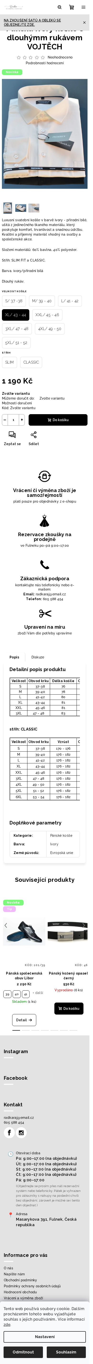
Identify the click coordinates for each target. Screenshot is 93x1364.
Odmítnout (23, 1352)
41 (25, 994)
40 (17, 994)
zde (7, 1324)
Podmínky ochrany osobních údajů (32, 1286)
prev (6, 925)
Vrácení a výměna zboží (23, 1298)
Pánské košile (61, 835)
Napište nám (14, 1274)
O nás (8, 1268)
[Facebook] (9, 1132)
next (84, 925)
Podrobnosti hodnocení (45, 63)
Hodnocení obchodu (20, 1292)
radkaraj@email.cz (19, 1118)
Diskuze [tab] (37, 657)
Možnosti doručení (17, 403)
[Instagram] (21, 1132)
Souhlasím (66, 1352)
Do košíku (61, 420)
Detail (21, 1020)
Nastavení (45, 1337)
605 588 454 (14, 1122)
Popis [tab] (14, 657)
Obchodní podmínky (20, 1280)
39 (7, 994)
